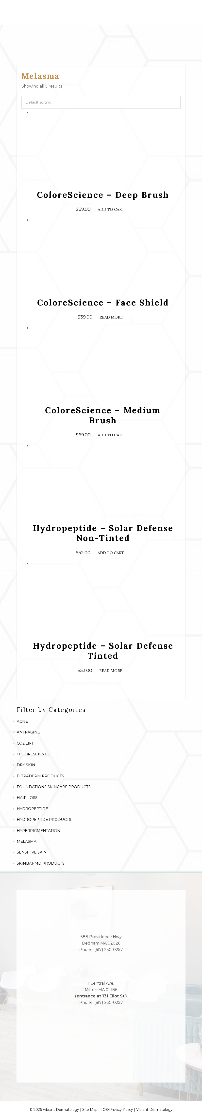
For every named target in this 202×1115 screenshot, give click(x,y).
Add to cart (111, 209)
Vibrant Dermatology (154, 1109)
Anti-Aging (28, 732)
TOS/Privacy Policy (117, 1109)
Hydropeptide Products (44, 819)
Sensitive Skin (32, 852)
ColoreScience (33, 754)
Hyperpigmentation (38, 830)
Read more (111, 317)
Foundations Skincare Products (54, 786)
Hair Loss (27, 797)
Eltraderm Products (40, 776)
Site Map (90, 1109)
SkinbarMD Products (41, 863)
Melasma (26, 841)
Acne (22, 721)
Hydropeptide (32, 808)
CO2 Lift (25, 743)
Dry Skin (26, 765)
